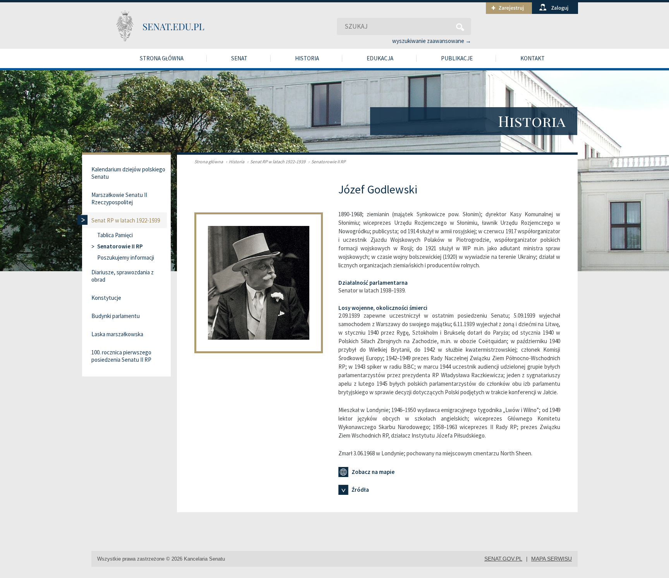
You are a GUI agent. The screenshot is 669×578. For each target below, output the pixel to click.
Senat (239, 58)
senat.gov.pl (503, 559)
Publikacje (457, 58)
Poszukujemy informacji (125, 257)
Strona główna (162, 58)
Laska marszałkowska (117, 334)
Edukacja (380, 58)
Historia (307, 58)
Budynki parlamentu (115, 316)
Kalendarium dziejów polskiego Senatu (128, 173)
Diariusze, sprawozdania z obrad (122, 275)
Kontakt (532, 58)
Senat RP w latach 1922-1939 (276, 161)
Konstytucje (106, 297)
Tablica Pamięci (115, 235)
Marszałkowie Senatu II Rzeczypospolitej (119, 198)
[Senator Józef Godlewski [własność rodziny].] (266, 351)
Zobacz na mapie (373, 471)
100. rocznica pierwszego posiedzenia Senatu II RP (121, 356)
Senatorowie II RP (327, 161)
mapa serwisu (551, 559)
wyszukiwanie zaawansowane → (431, 40)
